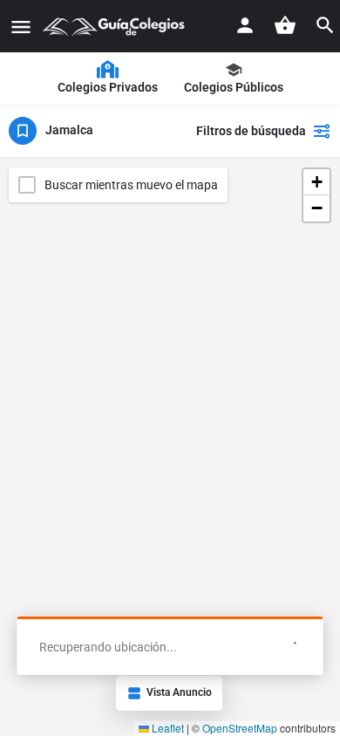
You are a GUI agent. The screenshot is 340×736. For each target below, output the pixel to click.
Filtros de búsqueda (251, 131)
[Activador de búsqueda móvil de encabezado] (325, 25)
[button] (316, 182)
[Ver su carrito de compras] (285, 25)
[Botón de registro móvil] (245, 25)
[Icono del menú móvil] (21, 27)
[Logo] (116, 26)
